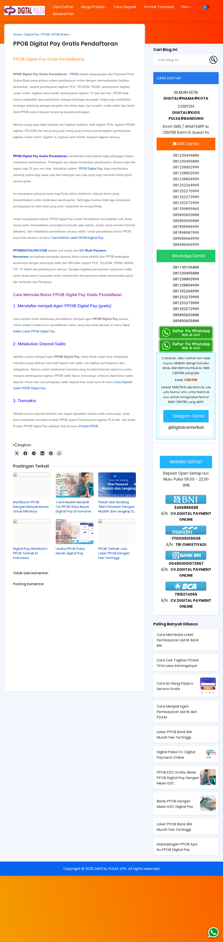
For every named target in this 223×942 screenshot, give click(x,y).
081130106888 (186, 267)
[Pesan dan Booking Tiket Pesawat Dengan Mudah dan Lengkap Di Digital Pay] (117, 485)
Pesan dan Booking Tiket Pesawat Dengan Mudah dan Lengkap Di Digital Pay (116, 507)
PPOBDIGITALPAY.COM (30, 250)
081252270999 (186, 297)
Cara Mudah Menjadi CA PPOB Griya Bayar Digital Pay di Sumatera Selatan (74, 507)
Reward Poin (63, 13)
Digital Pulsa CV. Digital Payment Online (176, 754)
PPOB (45, 34)
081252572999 (186, 309)
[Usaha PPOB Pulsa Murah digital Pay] (74, 531)
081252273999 (186, 303)
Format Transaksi (159, 6)
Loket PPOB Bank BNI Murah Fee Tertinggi (174, 734)
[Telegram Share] (34, 453)
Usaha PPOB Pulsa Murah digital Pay (70, 550)
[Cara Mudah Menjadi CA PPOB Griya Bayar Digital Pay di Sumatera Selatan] (74, 485)
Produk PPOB (88, 426)
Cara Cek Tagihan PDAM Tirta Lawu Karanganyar (177, 663)
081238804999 (186, 285)
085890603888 (186, 315)
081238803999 (186, 279)
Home (17, 34)
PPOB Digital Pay (90, 168)
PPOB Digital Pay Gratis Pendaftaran (65, 44)
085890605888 (186, 321)
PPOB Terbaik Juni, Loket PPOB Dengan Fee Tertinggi (114, 553)
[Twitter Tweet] (17, 453)
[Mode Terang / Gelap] (206, 7)
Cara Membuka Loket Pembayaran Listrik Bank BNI (178, 640)
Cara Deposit (125, 6)
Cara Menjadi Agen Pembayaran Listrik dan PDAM (177, 712)
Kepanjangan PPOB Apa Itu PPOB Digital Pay (177, 847)
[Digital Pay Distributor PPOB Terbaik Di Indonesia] (32, 531)
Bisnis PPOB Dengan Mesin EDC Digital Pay (175, 804)
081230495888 (186, 273)
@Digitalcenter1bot (186, 427)
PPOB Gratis (60, 34)
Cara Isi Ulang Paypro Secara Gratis (175, 686)
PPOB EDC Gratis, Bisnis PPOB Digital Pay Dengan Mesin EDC (178, 778)
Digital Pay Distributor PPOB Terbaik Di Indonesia (30, 553)
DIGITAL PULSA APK (110, 868)
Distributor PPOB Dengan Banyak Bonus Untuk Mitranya (31, 507)
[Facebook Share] (25, 453)
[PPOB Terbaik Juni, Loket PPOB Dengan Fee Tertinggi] (117, 531)
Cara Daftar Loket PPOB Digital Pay (77, 238)
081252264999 (186, 291)
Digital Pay (31, 34)
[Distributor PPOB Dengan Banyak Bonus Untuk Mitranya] (32, 485)
